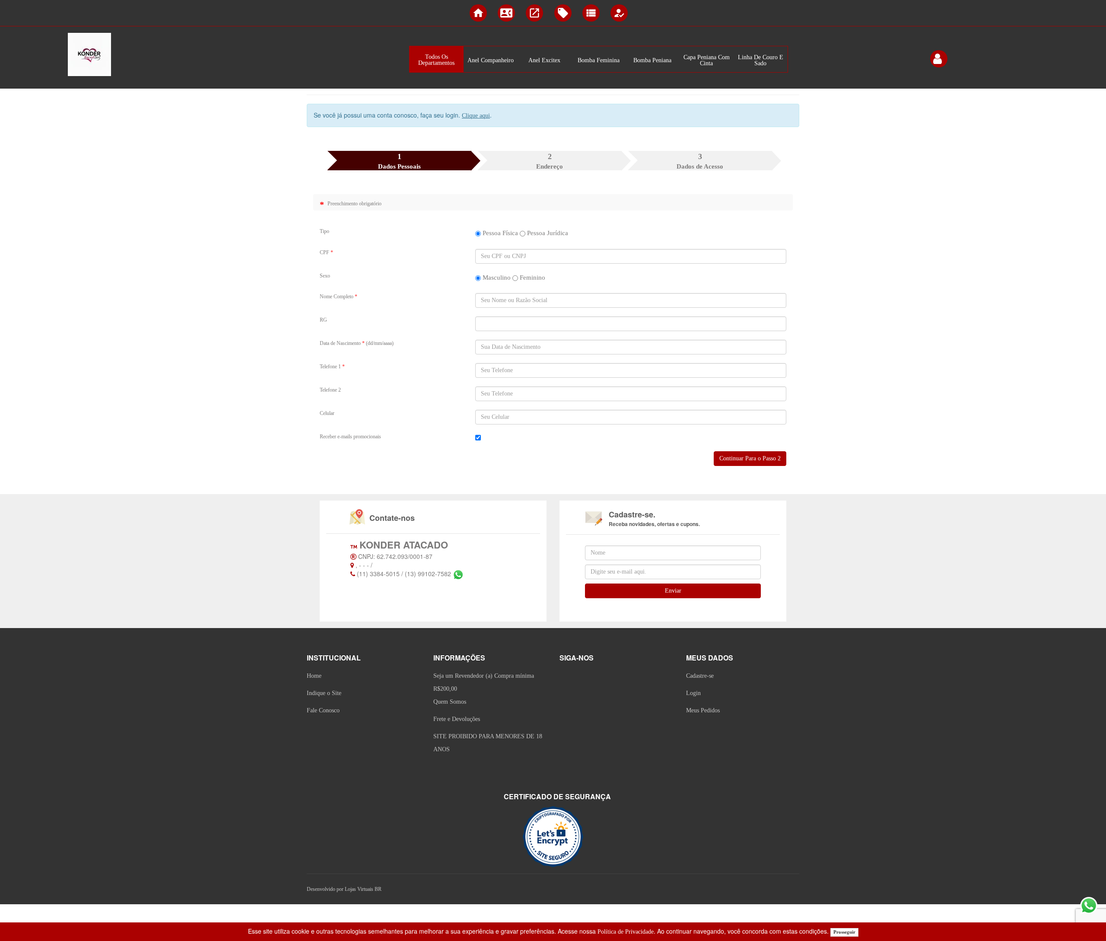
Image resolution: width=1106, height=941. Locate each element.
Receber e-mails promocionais (350, 437)
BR (378, 889)
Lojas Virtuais (360, 889)
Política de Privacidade (625, 931)
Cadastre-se (700, 676)
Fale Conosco (323, 710)
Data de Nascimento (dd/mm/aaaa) (357, 343)
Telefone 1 (332, 367)
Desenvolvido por (326, 889)
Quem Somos (449, 702)
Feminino (531, 277)
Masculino (496, 277)
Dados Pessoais (399, 161)
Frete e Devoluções (456, 719)
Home (314, 676)
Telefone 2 (330, 390)
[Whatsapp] (458, 574)
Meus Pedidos (703, 710)
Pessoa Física (499, 233)
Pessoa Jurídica (546, 233)
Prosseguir (844, 932)
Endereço (549, 161)
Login (693, 693)
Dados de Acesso (700, 161)
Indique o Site (324, 693)
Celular (327, 413)
